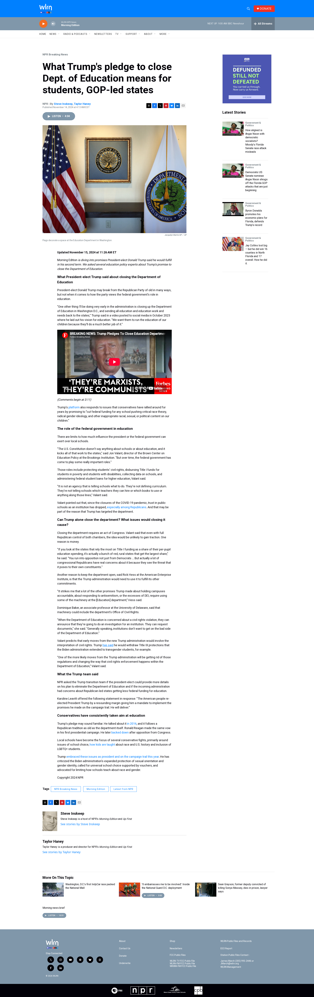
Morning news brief (54, 907)
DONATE (265, 8)
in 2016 (132, 723)
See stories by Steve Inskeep (80, 824)
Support (131, 34)
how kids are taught (102, 744)
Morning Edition (96, 789)
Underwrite (125, 963)
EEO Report (226, 948)
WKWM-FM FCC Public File (183, 966)
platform (74, 407)
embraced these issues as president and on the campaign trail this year (112, 756)
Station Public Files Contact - (235, 955)
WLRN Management (230, 967)
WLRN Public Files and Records (236, 941)
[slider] (58, 23)
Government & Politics (253, 124)
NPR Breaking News (55, 54)
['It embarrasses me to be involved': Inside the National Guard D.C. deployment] (129, 890)
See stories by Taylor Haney (61, 852)
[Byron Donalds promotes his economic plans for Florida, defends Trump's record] (233, 209)
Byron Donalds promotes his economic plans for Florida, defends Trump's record (256, 218)
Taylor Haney (82, 103)
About (148, 34)
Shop (172, 941)
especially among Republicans (126, 507)
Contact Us (124, 948)
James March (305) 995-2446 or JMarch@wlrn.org (237, 962)
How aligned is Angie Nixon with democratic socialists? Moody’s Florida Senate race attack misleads (255, 141)
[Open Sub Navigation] (59, 34)
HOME (42, 34)
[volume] (53, 23)
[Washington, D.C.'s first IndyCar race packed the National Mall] (53, 890)
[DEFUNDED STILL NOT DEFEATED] (247, 79)
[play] (43, 24)
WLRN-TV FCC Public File (182, 961)
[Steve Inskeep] (50, 821)
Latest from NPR (123, 789)
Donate (123, 956)
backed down (120, 732)
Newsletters (103, 34)
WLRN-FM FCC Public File (182, 963)
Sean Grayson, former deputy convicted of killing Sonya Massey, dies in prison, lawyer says (243, 888)
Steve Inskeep (63, 103)
